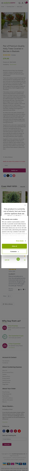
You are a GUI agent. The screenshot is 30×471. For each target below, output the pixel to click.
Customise (13, 251)
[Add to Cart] (18, 259)
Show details (20, 241)
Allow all (14, 246)
